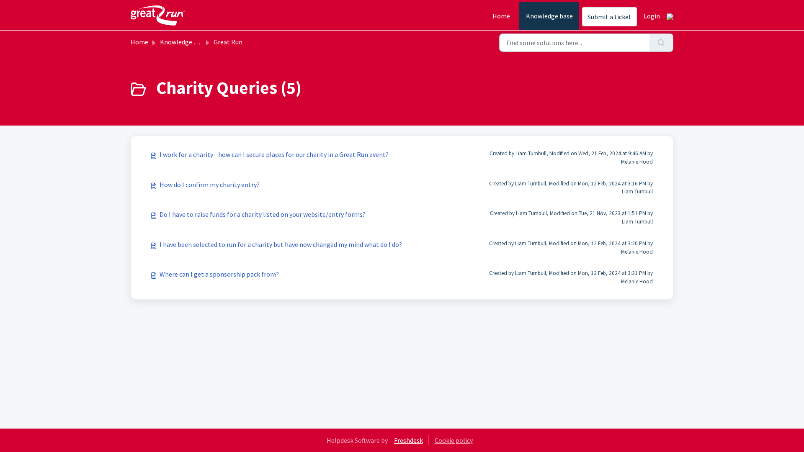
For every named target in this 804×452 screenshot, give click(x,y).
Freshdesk (408, 440)
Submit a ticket (609, 17)
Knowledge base (549, 16)
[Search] (661, 42)
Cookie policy (454, 440)
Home (501, 16)
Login (652, 16)
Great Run (228, 42)
